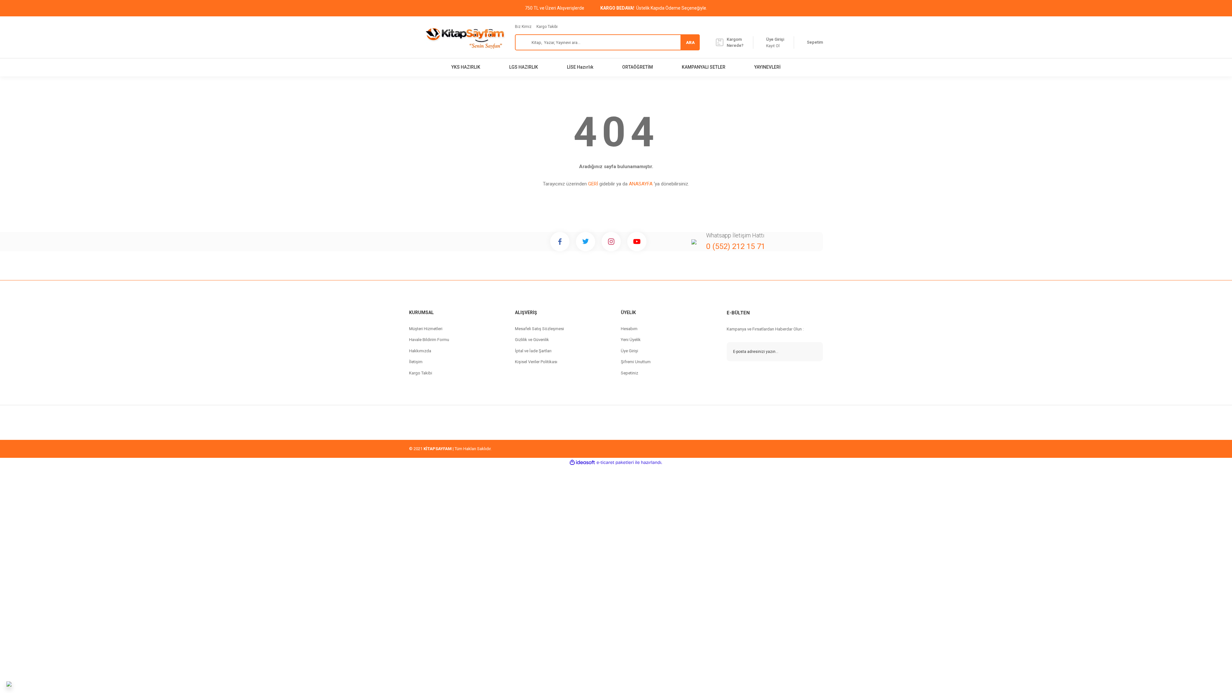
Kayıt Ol (773, 46)
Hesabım (629, 328)
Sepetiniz (629, 373)
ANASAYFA (641, 184)
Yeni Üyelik (631, 339)
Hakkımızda (420, 350)
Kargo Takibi (547, 26)
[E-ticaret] (615, 463)
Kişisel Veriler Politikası (536, 361)
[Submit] (813, 351)
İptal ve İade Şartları (533, 350)
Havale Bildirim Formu (429, 339)
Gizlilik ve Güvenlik (532, 339)
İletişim (416, 361)
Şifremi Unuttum (636, 361)
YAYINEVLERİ (767, 67)
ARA (690, 42)
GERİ (593, 184)
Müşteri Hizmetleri (425, 328)
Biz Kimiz (523, 26)
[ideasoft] (582, 462)
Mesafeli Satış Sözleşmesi (539, 328)
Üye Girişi (629, 350)
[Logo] (464, 37)
